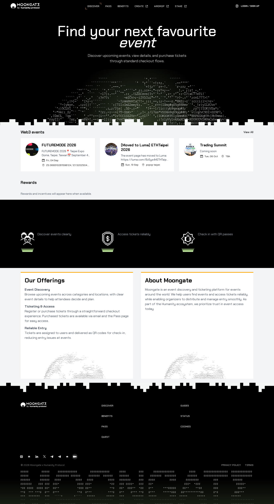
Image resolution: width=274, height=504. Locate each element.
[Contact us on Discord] (67, 456)
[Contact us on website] (21, 456)
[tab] (93, 6)
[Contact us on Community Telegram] (52, 456)
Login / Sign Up (250, 6)
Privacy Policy (231, 465)
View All (248, 132)
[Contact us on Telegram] (59, 456)
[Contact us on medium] (75, 456)
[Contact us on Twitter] (44, 456)
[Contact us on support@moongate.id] (29, 456)
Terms (249, 465)
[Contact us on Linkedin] (37, 456)
